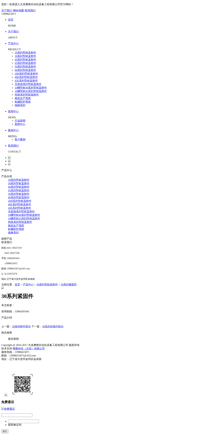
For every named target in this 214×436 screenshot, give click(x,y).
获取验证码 (14, 424)
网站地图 (18, 10)
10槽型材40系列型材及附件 (31, 87)
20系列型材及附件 (25, 52)
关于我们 (6, 10)
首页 (10, 19)
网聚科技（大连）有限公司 (29, 348)
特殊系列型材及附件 (27, 94)
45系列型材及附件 (25, 63)
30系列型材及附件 (25, 56)
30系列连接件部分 (53, 326)
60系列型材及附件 (25, 70)
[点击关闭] (8, 408)
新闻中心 (13, 111)
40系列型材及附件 (25, 59)
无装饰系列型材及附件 (28, 84)
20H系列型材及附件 (26, 73)
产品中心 (13, 43)
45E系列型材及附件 (26, 80)
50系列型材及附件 (25, 66)
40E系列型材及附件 (26, 77)
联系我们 (30, 10)
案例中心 (13, 130)
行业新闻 (20, 120)
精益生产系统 (23, 98)
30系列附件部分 (21, 326)
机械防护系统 (23, 101)
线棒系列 (20, 105)
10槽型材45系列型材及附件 (31, 91)
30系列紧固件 (69, 284)
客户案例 (20, 139)
